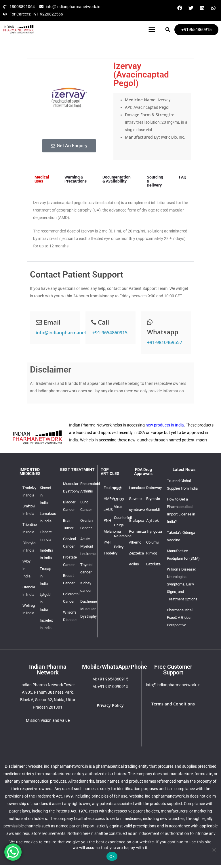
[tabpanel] (110, 227)
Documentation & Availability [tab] (116, 179)
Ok (112, 856)
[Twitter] (191, 8)
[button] (152, 30)
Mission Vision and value (48, 720)
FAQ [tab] (182, 177)
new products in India (165, 425)
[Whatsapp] (213, 8)
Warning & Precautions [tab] (75, 179)
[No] (214, 850)
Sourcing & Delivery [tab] (155, 181)
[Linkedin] (202, 8)
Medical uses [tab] (42, 179)
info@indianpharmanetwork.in (69, 332)
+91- (109, 332)
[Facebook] (179, 8)
